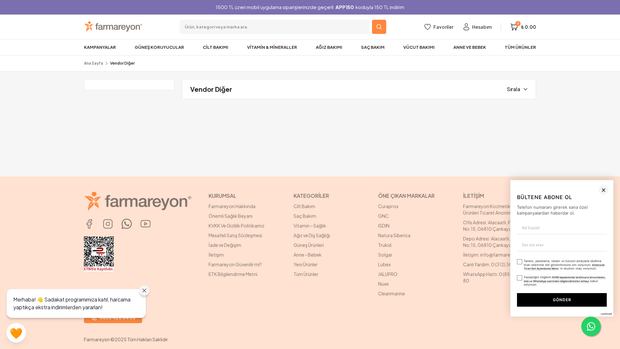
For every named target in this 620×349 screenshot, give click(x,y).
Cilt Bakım (304, 206)
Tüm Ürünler (306, 274)
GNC (383, 216)
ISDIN (383, 225)
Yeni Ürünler (306, 264)
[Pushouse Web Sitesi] (605, 346)
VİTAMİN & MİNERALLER (272, 47)
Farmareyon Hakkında (232, 206)
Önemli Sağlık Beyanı (231, 216)
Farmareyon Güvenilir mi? (235, 264)
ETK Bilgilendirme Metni (233, 274)
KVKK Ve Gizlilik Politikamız (236, 225)
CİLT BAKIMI (215, 47)
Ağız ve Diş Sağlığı (312, 235)
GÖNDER (487, 332)
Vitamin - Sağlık (310, 225)
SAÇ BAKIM (373, 47)
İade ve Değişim (225, 245)
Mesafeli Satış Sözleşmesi (235, 235)
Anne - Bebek (308, 255)
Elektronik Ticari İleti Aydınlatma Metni (545, 305)
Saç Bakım (305, 216)
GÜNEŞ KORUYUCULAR (159, 47)
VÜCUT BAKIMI (419, 47)
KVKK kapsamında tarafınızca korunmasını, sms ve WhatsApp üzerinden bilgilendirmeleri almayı (462, 315)
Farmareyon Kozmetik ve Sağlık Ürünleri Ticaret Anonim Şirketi (496, 209)
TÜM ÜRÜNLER (520, 47)
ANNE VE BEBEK (469, 47)
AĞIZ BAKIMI (329, 47)
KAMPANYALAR (100, 47)
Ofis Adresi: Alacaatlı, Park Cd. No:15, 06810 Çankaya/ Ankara (496, 225)
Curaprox (388, 206)
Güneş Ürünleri (309, 245)
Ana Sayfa (93, 63)
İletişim (216, 255)
